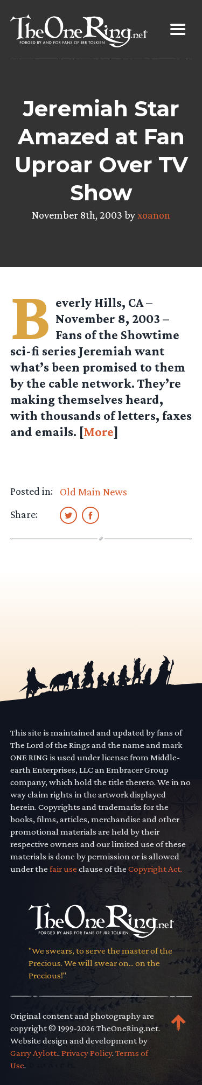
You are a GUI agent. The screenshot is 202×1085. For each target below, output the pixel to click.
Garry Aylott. (34, 1053)
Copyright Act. (155, 869)
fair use (63, 869)
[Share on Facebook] (90, 515)
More (98, 431)
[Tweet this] (68, 515)
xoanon (153, 215)
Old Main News (93, 492)
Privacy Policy (86, 1053)
